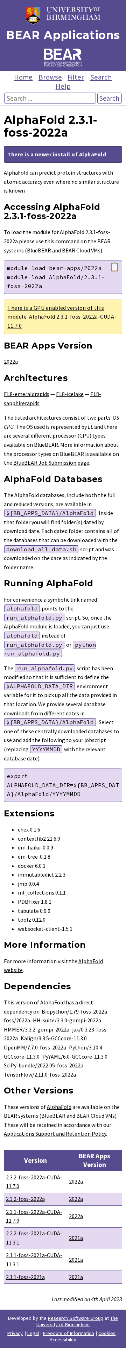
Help (63, 86)
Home (23, 77)
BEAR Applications (63, 35)
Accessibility (63, 1339)
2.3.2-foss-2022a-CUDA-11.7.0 (34, 1182)
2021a (76, 1237)
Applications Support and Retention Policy (55, 1133)
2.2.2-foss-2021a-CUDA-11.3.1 (34, 1238)
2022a (11, 361)
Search (101, 77)
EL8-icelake (70, 393)
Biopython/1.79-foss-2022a (74, 1011)
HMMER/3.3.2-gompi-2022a (36, 1029)
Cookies (106, 1333)
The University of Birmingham (77, 1321)
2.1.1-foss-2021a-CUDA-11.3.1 (34, 1260)
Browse (50, 77)
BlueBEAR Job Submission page (51, 462)
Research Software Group (75, 1318)
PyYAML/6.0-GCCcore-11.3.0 (74, 1056)
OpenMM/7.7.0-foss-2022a (35, 1047)
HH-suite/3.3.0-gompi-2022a (67, 1020)
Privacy (15, 1333)
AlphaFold (59, 1106)
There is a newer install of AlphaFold (56, 154)
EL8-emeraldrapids (26, 393)
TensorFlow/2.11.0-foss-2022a (40, 1074)
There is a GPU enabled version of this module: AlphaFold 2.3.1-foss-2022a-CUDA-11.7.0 (61, 316)
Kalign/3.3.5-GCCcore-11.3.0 (54, 1038)
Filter (76, 77)
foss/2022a (17, 1020)
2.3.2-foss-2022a (25, 1198)
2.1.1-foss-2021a (25, 1276)
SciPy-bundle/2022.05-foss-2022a (43, 1065)
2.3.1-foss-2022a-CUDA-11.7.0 (34, 1216)
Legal (33, 1333)
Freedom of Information (68, 1333)
